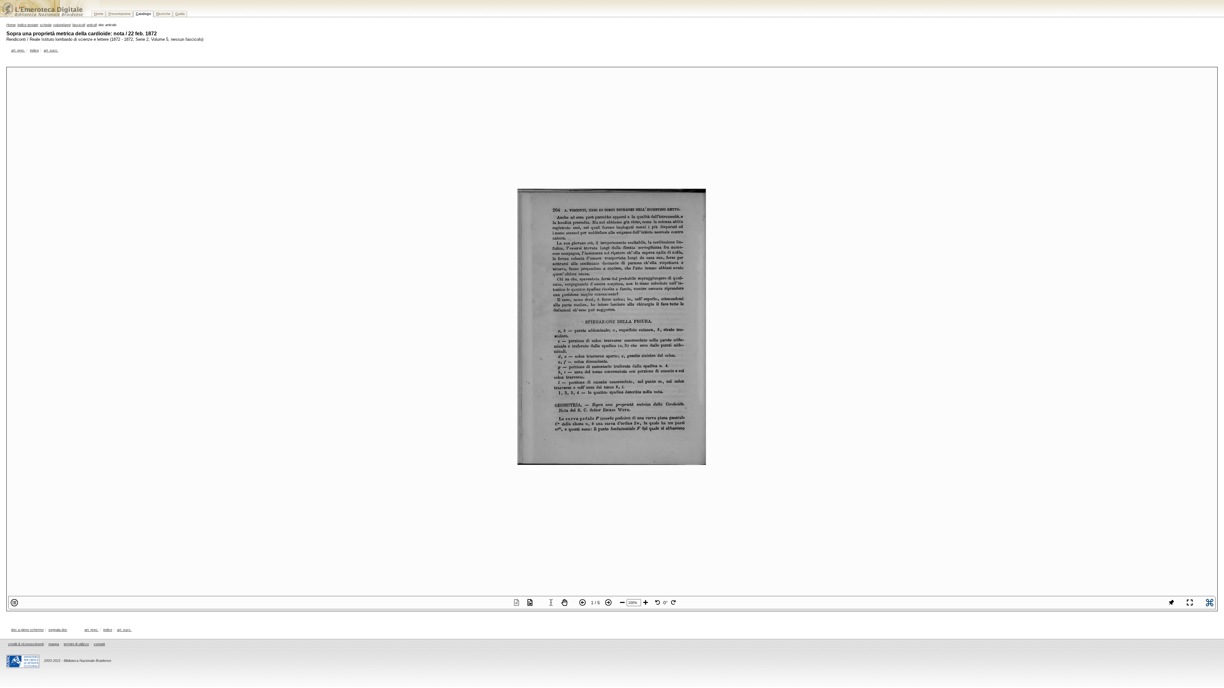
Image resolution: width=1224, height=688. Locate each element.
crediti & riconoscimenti (26, 644)
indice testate (28, 25)
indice (34, 50)
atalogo (143, 14)
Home (11, 25)
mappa (53, 644)
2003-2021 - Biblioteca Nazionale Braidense (77, 661)
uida (180, 14)
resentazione (119, 14)
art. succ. (51, 50)
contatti (99, 644)
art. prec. (18, 50)
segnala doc (57, 630)
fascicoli (78, 25)
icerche (163, 14)
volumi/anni (61, 25)
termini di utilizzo (76, 644)
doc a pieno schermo (27, 630)
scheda (45, 25)
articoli (92, 25)
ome (98, 14)
